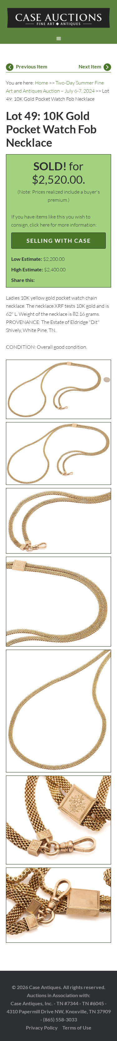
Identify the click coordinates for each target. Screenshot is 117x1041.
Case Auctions (58, 18)
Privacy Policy (42, 1027)
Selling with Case (59, 240)
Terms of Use (76, 1027)
